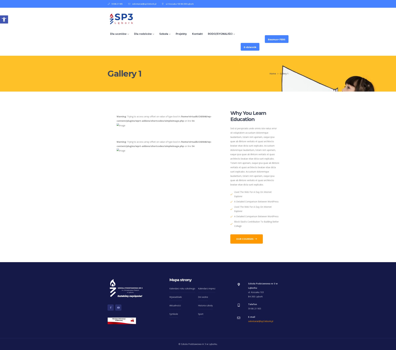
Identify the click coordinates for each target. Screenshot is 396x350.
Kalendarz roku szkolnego (182, 288)
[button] (4, 19)
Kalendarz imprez (206, 288)
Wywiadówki (175, 297)
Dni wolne (203, 297)
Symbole (173, 313)
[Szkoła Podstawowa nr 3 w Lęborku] (121, 18)
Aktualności (175, 305)
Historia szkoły (205, 305)
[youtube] (118, 307)
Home (273, 73)
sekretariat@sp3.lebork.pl (260, 321)
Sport (200, 313)
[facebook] (111, 307)
